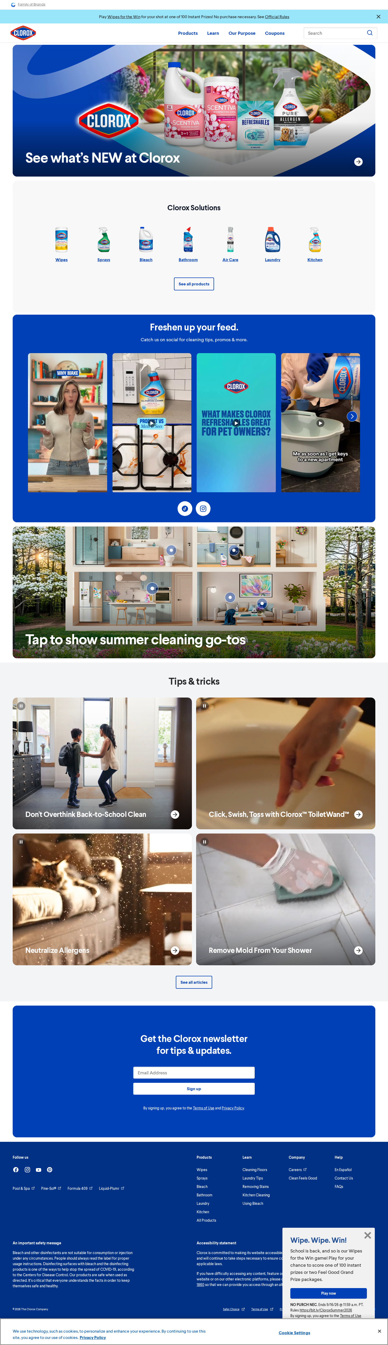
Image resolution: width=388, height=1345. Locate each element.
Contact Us (344, 1178)
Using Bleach (253, 1203)
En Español (343, 1169)
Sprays (202, 1178)
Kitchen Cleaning (256, 1195)
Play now (328, 1293)
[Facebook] (16, 1169)
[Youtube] (38, 1170)
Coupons (275, 33)
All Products (206, 1220)
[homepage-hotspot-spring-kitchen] (152, 588)
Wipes (202, 1169)
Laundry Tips (253, 1178)
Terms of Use (203, 1108)
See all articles (194, 982)
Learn (213, 33)
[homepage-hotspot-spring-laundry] (234, 550)
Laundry (203, 1203)
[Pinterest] (49, 1169)
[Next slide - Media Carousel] (352, 416)
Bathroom (204, 1195)
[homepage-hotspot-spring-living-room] (230, 597)
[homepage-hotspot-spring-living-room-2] (262, 603)
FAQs (339, 1186)
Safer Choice (231, 1309)
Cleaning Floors (255, 1169)
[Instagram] (27, 1169)
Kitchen (203, 1212)
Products (188, 33)
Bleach (202, 1186)
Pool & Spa (21, 1188)
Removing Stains (256, 1186)
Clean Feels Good (303, 1178)
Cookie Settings (294, 1332)
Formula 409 (78, 1188)
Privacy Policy (233, 1108)
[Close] (379, 1331)
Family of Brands (31, 4)
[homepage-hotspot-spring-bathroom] (171, 550)
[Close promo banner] (378, 16)
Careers (295, 1169)
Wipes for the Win (123, 16)
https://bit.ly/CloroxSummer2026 (326, 1310)
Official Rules (277, 16)
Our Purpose (242, 33)
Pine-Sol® (48, 1188)
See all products (194, 283)
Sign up (194, 1088)
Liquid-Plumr (109, 1188)
